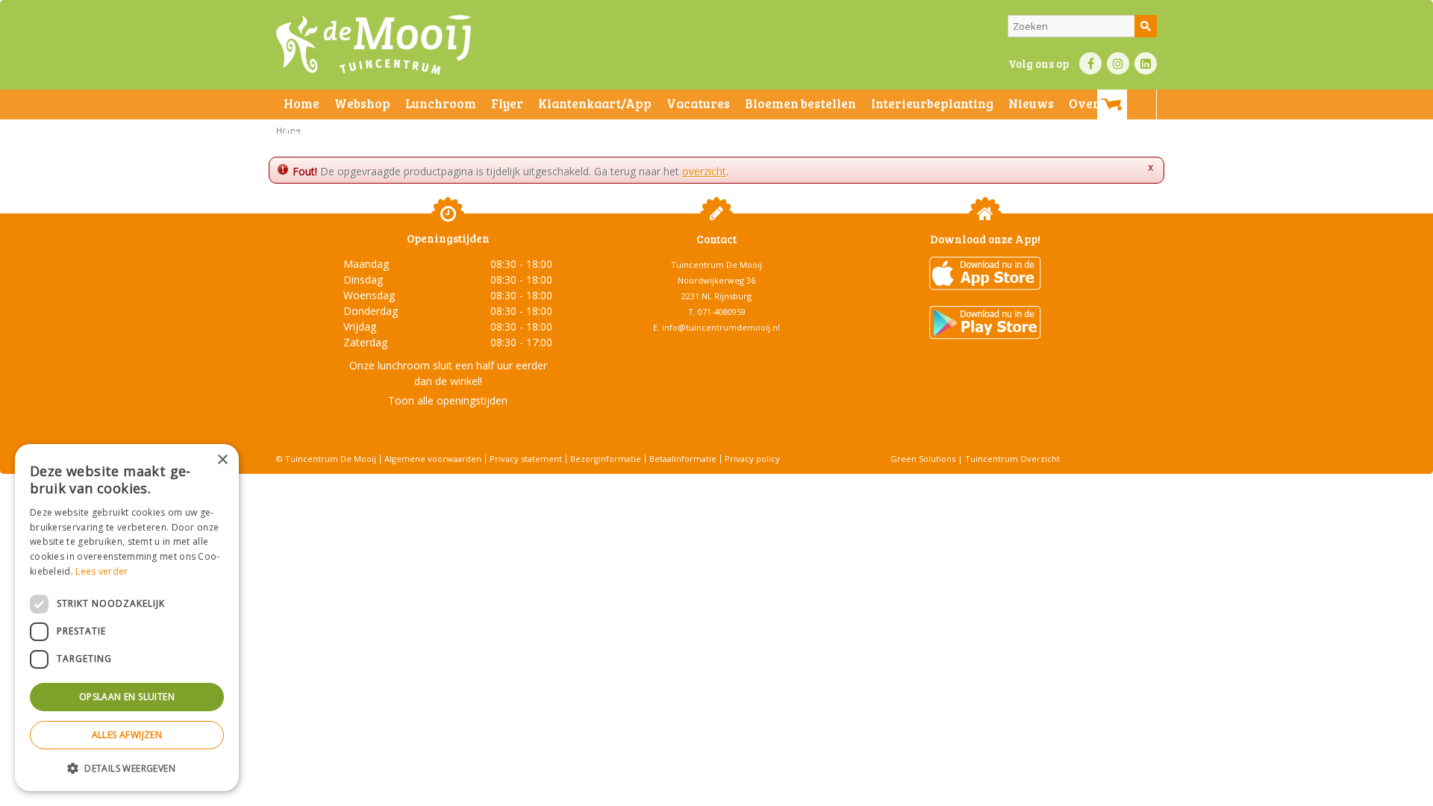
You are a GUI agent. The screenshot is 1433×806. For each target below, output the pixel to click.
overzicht (704, 171)
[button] (127, 767)
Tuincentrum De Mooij (716, 264)
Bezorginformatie (605, 458)
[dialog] (127, 617)
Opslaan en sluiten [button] (127, 696)
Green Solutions (922, 458)
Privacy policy (752, 458)
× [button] (222, 460)
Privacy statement (526, 458)
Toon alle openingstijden (448, 400)
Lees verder (101, 571)
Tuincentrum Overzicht (1012, 458)
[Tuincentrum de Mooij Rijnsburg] (373, 45)
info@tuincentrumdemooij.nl (721, 327)
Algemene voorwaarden (432, 458)
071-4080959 (722, 311)
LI (1145, 63)
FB (1090, 63)
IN (1118, 63)
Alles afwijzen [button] (127, 734)
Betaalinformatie (682, 458)
